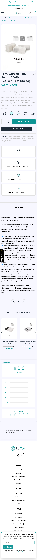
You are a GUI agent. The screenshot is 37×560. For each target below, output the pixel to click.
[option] (18, 48)
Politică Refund (19, 527)
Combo (18, 483)
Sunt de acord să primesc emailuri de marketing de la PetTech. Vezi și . (18, 551)
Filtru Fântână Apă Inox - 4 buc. (9, 342)
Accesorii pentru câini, (16, 136)
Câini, (7, 139)
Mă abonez (8, 547)
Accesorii (18, 470)
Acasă (3, 18)
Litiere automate (18, 480)
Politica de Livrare (18, 530)
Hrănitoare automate (19, 500)
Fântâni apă (18, 473)
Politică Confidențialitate (18, 520)
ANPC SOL (18, 514)
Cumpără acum (16, 129)
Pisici (24, 141)
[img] (8, 346)
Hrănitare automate (18, 476)
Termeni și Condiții (18, 524)
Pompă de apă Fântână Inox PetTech (28, 342)
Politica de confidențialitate (17, 552)
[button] (18, 382)
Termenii (28, 552)
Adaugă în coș (23, 121)
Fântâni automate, (15, 139)
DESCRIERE (18, 207)
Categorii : (4, 136)
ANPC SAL (18, 517)
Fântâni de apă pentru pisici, (14, 141)
